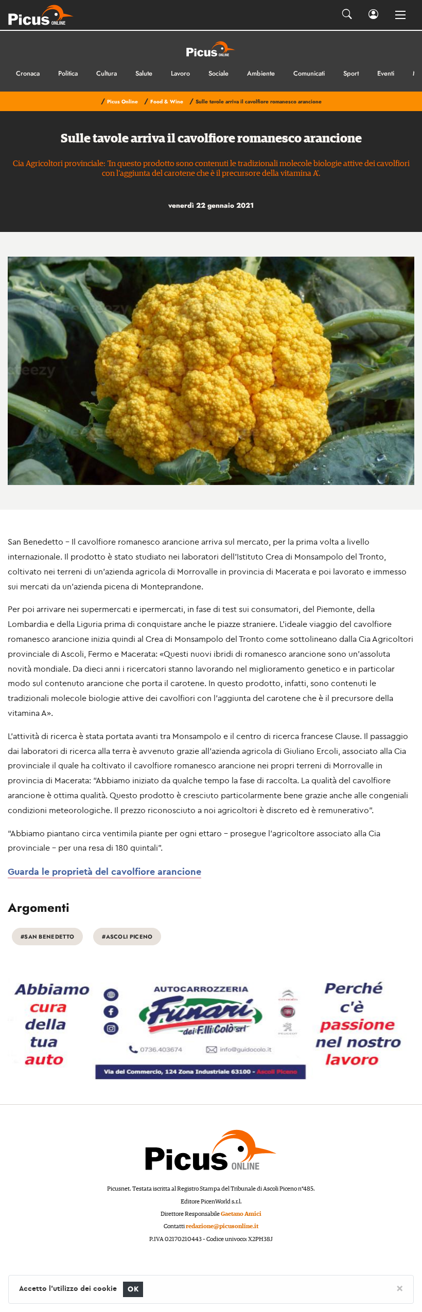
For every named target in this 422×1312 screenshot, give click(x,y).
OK (133, 1289)
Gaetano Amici (241, 1214)
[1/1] (211, 371)
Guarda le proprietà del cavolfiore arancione (104, 871)
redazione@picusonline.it (222, 1226)
